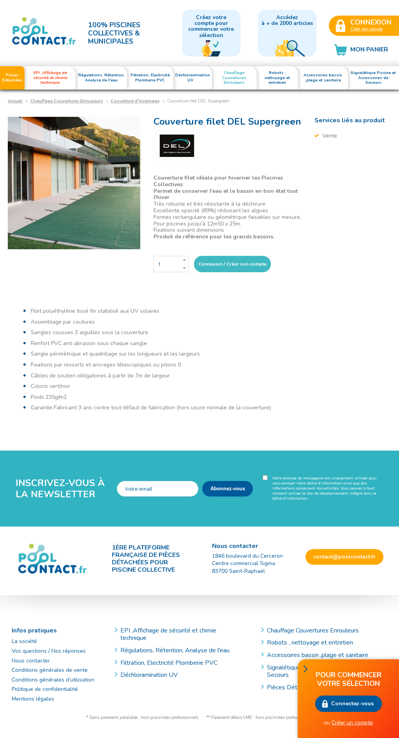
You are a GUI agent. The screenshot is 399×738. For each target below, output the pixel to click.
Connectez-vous (352, 703)
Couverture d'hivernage (135, 101)
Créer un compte (352, 722)
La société (24, 641)
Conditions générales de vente (50, 670)
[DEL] (177, 146)
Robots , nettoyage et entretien (310, 642)
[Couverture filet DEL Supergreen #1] (74, 183)
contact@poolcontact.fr (344, 556)
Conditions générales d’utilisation (53, 679)
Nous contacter (31, 660)
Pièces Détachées (291, 687)
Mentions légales (33, 699)
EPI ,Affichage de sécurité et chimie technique (168, 634)
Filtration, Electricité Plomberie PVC (168, 663)
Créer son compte (366, 29)
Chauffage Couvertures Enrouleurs (66, 101)
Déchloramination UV (152, 675)
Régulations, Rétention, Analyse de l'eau (175, 650)
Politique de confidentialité (45, 689)
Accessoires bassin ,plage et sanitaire (317, 655)
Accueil (15, 101)
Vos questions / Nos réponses (49, 651)
